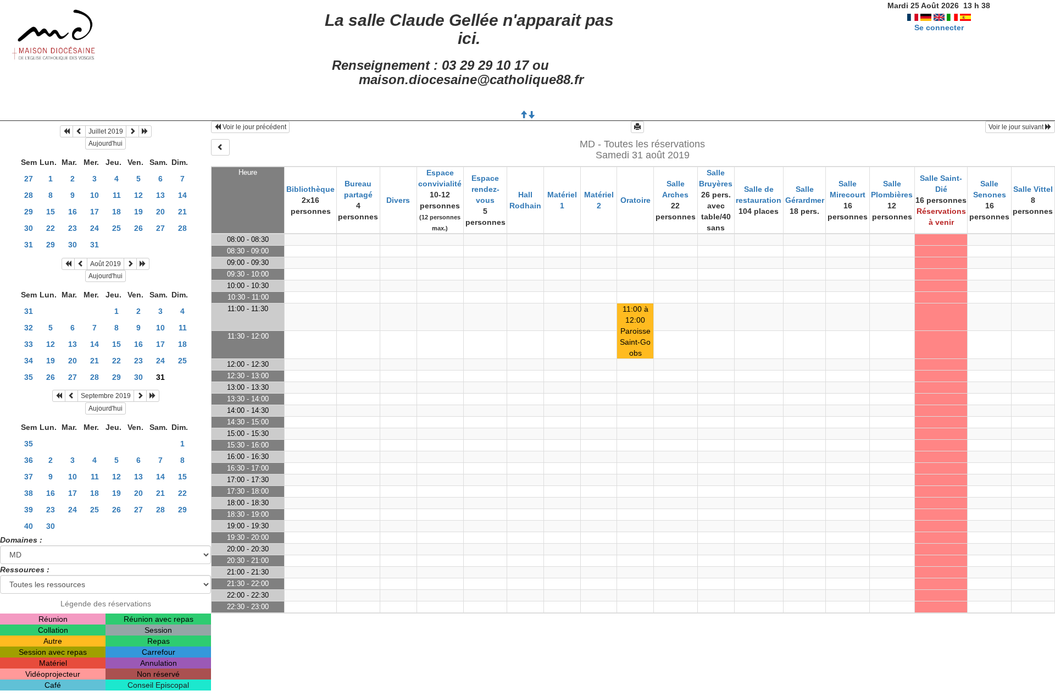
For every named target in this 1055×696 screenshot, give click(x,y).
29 (28, 211)
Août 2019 (105, 264)
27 (28, 178)
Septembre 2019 (106, 396)
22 (50, 228)
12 (138, 195)
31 (28, 244)
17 (94, 211)
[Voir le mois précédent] (79, 131)
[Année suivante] (145, 131)
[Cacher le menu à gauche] (220, 147)
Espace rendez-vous (485, 189)
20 (160, 211)
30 (28, 228)
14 (182, 195)
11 (117, 195)
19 (138, 211)
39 (28, 509)
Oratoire (635, 200)
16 (72, 211)
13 (160, 195)
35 (28, 377)
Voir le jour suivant (1017, 127)
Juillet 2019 (105, 131)
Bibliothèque (310, 189)
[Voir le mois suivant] (132, 131)
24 (94, 228)
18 (116, 211)
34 (28, 360)
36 (28, 460)
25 (116, 228)
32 (28, 327)
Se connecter (939, 27)
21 (182, 211)
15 (50, 211)
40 (28, 526)
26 (138, 228)
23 (72, 228)
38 (28, 493)
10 (94, 195)
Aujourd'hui (105, 143)
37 (28, 476)
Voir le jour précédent (253, 127)
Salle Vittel (1033, 189)
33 (28, 344)
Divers (398, 200)
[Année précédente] (66, 131)
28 (28, 195)
